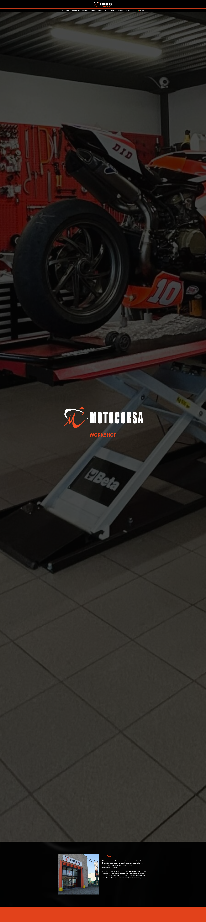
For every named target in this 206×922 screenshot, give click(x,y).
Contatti (128, 10)
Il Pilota (93, 10)
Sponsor (113, 10)
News (67, 10)
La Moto (100, 10)
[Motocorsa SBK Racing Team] (103, 4)
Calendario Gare (76, 10)
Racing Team (85, 10)
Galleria (106, 10)
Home (62, 10)
